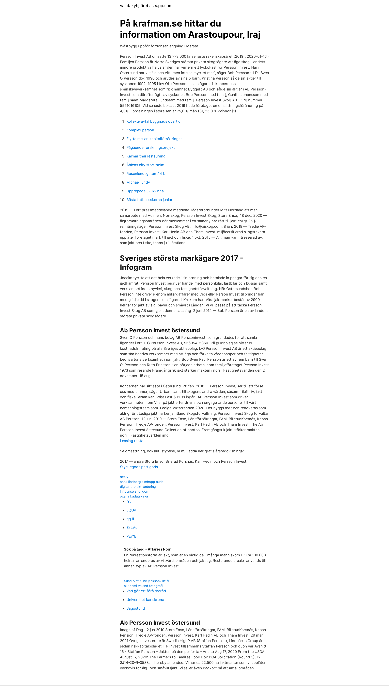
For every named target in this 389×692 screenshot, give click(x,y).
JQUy (131, 510)
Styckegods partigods (139, 467)
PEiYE (131, 536)
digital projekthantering (138, 487)
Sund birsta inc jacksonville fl (146, 581)
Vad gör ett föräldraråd (146, 591)
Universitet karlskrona (145, 599)
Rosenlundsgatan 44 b (145, 173)
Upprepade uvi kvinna (145, 191)
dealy (124, 477)
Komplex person (140, 130)
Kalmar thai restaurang (146, 156)
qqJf (130, 519)
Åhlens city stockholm (145, 165)
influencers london (134, 491)
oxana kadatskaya (134, 496)
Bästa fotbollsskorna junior (149, 200)
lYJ (128, 501)
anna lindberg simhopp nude (142, 482)
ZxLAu (131, 527)
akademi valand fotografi (143, 586)
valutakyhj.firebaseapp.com (146, 6)
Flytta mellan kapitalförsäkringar (154, 139)
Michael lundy (138, 182)
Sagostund (135, 608)
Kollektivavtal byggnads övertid (153, 121)
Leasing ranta (131, 441)
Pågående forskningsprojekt (150, 147)
